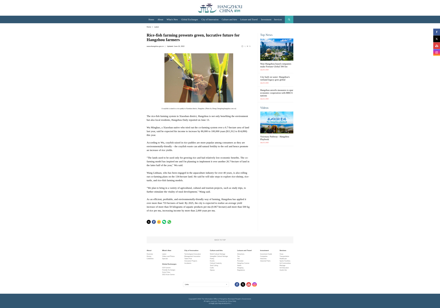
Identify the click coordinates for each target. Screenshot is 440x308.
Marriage (282, 265)
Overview (150, 254)
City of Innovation (191, 250)
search (289, 19)
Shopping (240, 268)
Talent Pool (188, 258)
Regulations (241, 270)
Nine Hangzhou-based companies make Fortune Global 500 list (275, 65)
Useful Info (283, 270)
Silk (238, 258)
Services (283, 250)
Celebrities (150, 258)
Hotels (239, 265)
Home (149, 27)
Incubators (187, 263)
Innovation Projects (190, 261)
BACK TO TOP (220, 240)
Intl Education (284, 268)
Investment (264, 250)
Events (212, 261)
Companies (264, 256)
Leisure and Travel (244, 250)
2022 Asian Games (168, 274)
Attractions (240, 254)
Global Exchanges (169, 264)
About (149, 250)
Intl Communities (285, 263)
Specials (165, 258)
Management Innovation (192, 256)
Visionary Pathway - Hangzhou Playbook (274, 138)
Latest (164, 254)
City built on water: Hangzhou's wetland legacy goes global (275, 78)
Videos (264, 107)
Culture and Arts (216, 250)
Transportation (284, 256)
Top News (266, 35)
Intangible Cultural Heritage (219, 256)
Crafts (212, 268)
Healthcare (283, 258)
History (149, 256)
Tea (238, 256)
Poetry (212, 258)
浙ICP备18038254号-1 (223, 303)
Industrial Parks (265, 261)
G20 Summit (166, 268)
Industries (263, 258)
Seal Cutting (214, 265)
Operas (212, 270)
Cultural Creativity (216, 263)
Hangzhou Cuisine (243, 263)
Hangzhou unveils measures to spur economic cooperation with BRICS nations (276, 93)
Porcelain (240, 261)
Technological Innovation (192, 254)
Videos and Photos (168, 256)
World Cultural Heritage (217, 254)
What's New (166, 250)
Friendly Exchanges (168, 270)
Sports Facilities (285, 261)
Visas (281, 254)
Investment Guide (266, 254)
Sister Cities (166, 272)
